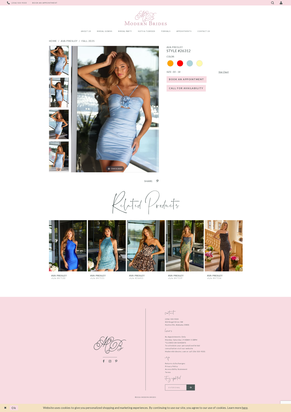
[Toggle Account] (281, 2)
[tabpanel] (59, 62)
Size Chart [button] (224, 72)
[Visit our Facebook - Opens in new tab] (103, 361)
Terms (168, 372)
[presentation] (68, 246)
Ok (14, 408)
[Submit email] (190, 387)
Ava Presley (69, 41)
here (245, 407)
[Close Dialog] (5, 408)
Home (53, 41)
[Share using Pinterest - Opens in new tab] (157, 181)
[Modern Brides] (145, 17)
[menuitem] (86, 31)
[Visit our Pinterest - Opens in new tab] (116, 361)
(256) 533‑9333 (172, 319)
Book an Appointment (186, 79)
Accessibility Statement (176, 369)
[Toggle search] (272, 2)
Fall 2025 (88, 41)
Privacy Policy (171, 366)
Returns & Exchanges (175, 363)
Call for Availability (186, 88)
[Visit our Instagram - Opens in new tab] (109, 361)
